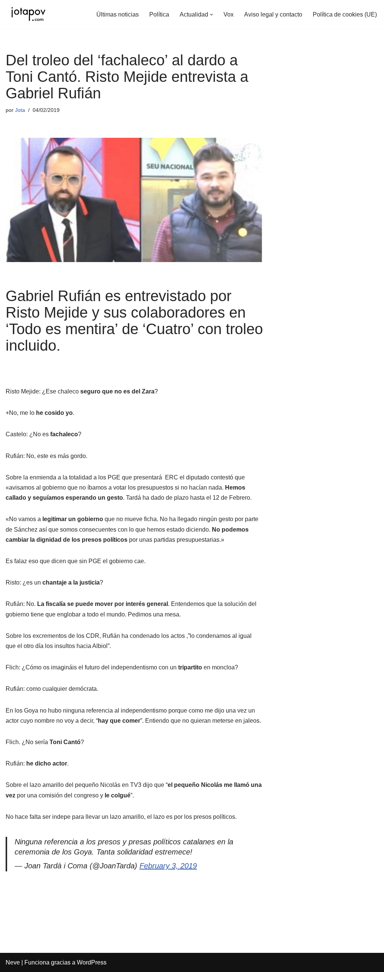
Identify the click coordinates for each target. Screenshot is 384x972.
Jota (20, 110)
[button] (211, 14)
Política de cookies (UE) (345, 14)
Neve (13, 962)
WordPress (91, 962)
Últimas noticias (117, 14)
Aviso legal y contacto (273, 14)
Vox (229, 14)
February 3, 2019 (168, 866)
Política (159, 14)
